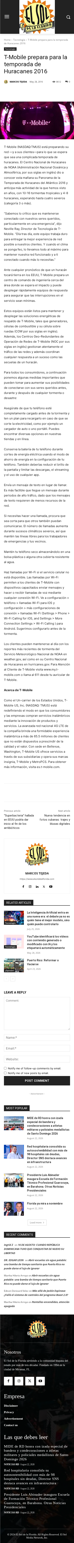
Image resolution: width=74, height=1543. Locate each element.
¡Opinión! (9, 970)
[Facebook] (20, 92)
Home (7, 39)
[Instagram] (30, 885)
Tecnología (19, 39)
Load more (36, 1222)
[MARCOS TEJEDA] (6, 82)
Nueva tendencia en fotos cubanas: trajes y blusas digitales (54, 820)
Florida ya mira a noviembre (45, 1203)
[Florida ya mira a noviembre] (14, 1209)
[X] (29, 92)
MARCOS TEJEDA (18, 81)
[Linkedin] (48, 92)
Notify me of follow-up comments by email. (34, 1068)
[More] (57, 92)
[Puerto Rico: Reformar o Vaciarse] (14, 965)
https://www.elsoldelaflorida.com (37, 879)
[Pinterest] (38, 92)
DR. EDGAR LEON (13, 1260)
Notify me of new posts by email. (28, 1073)
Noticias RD (11, 1464)
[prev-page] (6, 978)
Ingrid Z (8, 1245)
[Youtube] (50, 885)
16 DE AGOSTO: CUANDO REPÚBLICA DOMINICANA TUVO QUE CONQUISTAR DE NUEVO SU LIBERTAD (34, 1249)
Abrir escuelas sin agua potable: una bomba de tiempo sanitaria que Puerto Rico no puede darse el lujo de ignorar (35, 1264)
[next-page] (12, 978)
